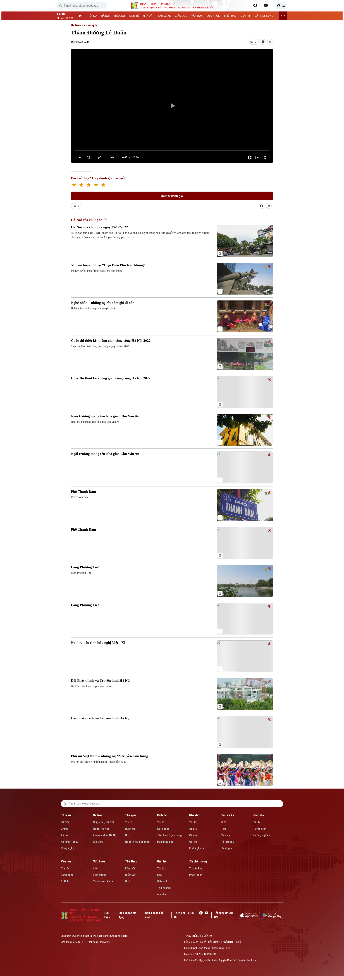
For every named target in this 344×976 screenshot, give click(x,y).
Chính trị (66, 829)
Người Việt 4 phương (137, 841)
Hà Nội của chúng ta (84, 25)
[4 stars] (96, 185)
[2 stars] (81, 185)
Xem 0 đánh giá (172, 196)
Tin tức (129, 822)
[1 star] (74, 185)
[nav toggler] (283, 15)
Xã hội (64, 835)
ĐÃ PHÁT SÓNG (264, 15)
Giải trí (161, 861)
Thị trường (227, 841)
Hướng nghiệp (261, 835)
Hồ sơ (128, 835)
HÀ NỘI (105, 15)
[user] (281, 5)
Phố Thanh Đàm (83, 491)
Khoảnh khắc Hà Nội (105, 835)
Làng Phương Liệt (85, 567)
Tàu (223, 829)
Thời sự (66, 815)
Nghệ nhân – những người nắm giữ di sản (102, 303)
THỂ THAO (230, 15)
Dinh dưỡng (99, 875)
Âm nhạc (162, 894)
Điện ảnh (162, 881)
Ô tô (223, 822)
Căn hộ (193, 835)
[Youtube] (266, 5)
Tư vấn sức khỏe (103, 881)
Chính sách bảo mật (154, 915)
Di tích (65, 881)
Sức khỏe (99, 861)
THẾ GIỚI (119, 15)
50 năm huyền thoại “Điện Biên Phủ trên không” (108, 265)
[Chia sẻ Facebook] (263, 42)
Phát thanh (195, 875)
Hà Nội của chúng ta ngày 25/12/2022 (99, 227)
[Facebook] (255, 5)
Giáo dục (259, 815)
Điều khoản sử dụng (127, 915)
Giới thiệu (107, 915)
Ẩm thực (98, 841)
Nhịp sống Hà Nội (103, 822)
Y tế (95, 868)
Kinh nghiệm (196, 848)
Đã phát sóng (198, 861)
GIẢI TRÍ (245, 15)
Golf (127, 881)
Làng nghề (67, 875)
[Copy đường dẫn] (270, 42)
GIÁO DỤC (181, 15)
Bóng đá (130, 868)
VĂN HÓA (196, 15)
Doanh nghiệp (165, 841)
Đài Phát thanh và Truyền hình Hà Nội (100, 680)
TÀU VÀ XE (164, 15)
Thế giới (130, 815)
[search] (60, 6)
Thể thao (131, 861)
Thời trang (163, 888)
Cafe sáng (163, 829)
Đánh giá (226, 848)
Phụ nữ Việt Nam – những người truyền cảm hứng (109, 756)
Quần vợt (130, 875)
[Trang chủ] (80, 15)
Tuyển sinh (259, 829)
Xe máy (225, 835)
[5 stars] (103, 185)
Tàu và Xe (227, 815)
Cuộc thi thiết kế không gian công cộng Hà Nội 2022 (110, 340)
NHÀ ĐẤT (148, 15)
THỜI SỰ (91, 15)
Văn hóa (66, 861)
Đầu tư (193, 829)
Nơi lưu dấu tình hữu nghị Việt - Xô (98, 643)
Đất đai (193, 841)
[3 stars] (89, 185)
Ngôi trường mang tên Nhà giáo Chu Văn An (105, 416)
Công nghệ (67, 848)
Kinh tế (161, 815)
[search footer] (65, 803)
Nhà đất (194, 815)
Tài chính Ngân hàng (169, 835)
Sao (159, 875)
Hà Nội (65, 822)
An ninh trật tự (69, 841)
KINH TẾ (134, 15)
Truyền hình (196, 868)
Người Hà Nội (101, 829)
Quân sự (130, 829)
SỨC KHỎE (213, 15)
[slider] (172, 150)
